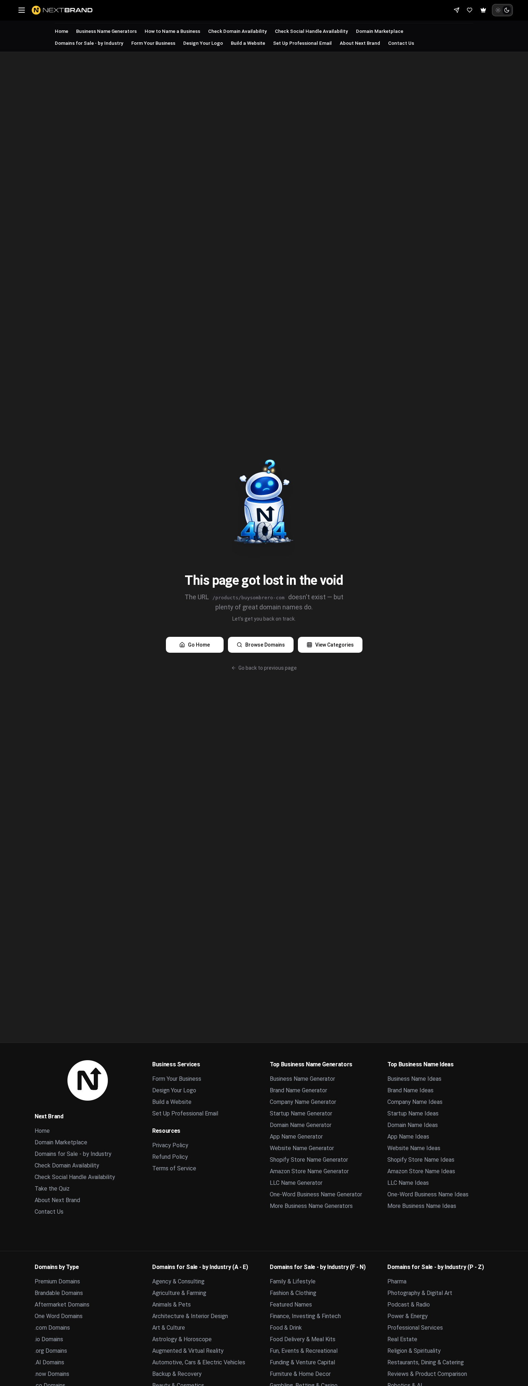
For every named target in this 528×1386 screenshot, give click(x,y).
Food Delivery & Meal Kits (302, 1339)
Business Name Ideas (414, 1078)
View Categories (334, 645)
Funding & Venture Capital (302, 1362)
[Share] (456, 10)
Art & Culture (168, 1327)
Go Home (199, 645)
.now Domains (52, 1373)
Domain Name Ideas (412, 1125)
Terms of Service (174, 1168)
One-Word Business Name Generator (316, 1194)
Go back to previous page (267, 668)
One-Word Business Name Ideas (427, 1194)
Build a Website (248, 43)
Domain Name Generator (300, 1125)
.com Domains (52, 1327)
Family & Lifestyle (293, 1281)
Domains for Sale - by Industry (89, 43)
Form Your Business (153, 43)
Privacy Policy (170, 1145)
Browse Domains (265, 645)
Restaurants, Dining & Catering (425, 1362)
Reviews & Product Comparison (427, 1373)
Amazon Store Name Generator (309, 1171)
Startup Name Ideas (413, 1113)
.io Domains (49, 1339)
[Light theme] (498, 10)
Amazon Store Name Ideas (421, 1171)
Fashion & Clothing (293, 1293)
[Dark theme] (506, 10)
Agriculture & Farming (179, 1293)
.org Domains (51, 1350)
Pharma (396, 1281)
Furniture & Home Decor (300, 1373)
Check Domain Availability (237, 31)
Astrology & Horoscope (182, 1339)
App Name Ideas (408, 1136)
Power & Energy (407, 1316)
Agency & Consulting (178, 1281)
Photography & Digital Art (419, 1293)
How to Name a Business (172, 31)
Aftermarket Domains (62, 1304)
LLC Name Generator (296, 1182)
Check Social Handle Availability (311, 31)
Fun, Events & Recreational (304, 1350)
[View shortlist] (469, 10)
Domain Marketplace (379, 31)
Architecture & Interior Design (190, 1316)
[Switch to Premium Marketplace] (483, 10)
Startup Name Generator (301, 1113)
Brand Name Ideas (410, 1090)
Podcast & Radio (408, 1304)
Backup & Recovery (177, 1373)
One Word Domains (59, 1316)
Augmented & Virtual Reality (188, 1350)
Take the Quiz (52, 1188)
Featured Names (291, 1304)
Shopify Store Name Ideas (420, 1159)
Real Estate (402, 1339)
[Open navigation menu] (21, 10)
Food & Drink (286, 1327)
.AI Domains (49, 1362)
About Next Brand (360, 43)
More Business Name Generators (311, 1206)
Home (61, 31)
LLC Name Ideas (408, 1182)
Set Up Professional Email (302, 43)
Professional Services (415, 1327)
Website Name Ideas (413, 1148)
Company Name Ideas (415, 1101)
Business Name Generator (302, 1078)
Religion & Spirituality (414, 1350)
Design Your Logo (203, 43)
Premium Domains (57, 1281)
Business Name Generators (106, 31)
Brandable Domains (59, 1293)
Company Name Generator (303, 1101)
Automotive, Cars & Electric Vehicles (198, 1362)
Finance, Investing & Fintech (305, 1316)
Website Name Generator (302, 1148)
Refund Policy (170, 1156)
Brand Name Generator (298, 1090)
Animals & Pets (171, 1304)
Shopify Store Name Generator (309, 1159)
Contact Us (401, 43)
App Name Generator (296, 1136)
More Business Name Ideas (421, 1206)
